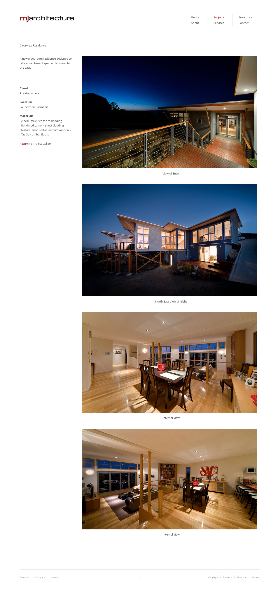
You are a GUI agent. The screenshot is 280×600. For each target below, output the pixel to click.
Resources (245, 17)
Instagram (39, 577)
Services (219, 23)
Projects (219, 17)
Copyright (213, 577)
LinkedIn (54, 577)
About (195, 23)
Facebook (25, 577)
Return (24, 144)
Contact (243, 23)
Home (195, 17)
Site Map (227, 577)
